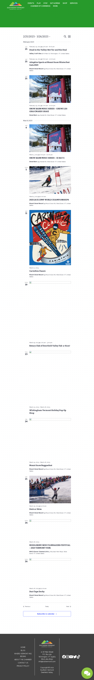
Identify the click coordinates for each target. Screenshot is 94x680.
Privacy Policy (23, 666)
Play (39, 3)
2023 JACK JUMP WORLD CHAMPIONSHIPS (49, 200)
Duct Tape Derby (36, 592)
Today (47, 606)
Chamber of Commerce (40, 6)
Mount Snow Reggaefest (40, 465)
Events (31, 3)
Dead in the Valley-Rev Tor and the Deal (48, 50)
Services (73, 3)
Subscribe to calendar (45, 614)
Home (23, 647)
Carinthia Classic (37, 271)
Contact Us (23, 663)
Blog (23, 650)
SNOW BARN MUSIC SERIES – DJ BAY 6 (46, 158)
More (55, 6)
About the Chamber (23, 660)
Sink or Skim (35, 509)
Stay (45, 3)
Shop (65, 3)
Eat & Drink (55, 3)
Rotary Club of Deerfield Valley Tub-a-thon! (49, 346)
